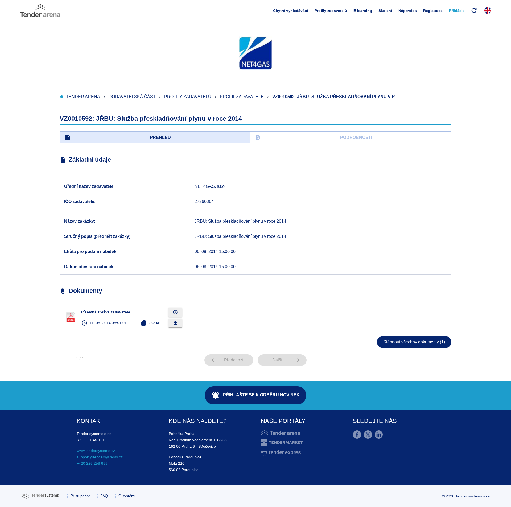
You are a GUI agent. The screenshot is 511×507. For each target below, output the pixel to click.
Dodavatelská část (132, 96)
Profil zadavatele (242, 96)
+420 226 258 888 (92, 463)
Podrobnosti (313, 137)
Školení (385, 11)
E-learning (362, 11)
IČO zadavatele (79, 201)
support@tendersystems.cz (100, 457)
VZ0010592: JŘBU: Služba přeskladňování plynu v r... (335, 96)
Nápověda (407, 11)
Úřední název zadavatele (88, 186)
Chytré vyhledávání (290, 11)
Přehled (117, 137)
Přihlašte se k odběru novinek (255, 395)
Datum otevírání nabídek (88, 266)
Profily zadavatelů (331, 11)
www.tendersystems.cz (96, 450)
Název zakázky (79, 221)
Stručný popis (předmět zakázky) (97, 236)
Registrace (433, 11)
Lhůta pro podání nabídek (90, 251)
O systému (127, 496)
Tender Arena (83, 96)
